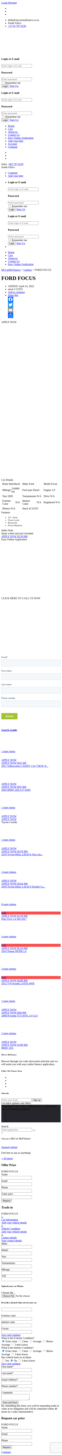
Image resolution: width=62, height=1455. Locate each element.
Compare (13, 146)
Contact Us (14, 134)
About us (13, 132)
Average (37, 1341)
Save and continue (11, 1335)
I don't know (21, 1344)
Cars (10, 129)
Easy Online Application (21, 137)
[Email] (34, 310)
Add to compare (16, 292)
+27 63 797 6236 (17, 26)
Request (7, 1200)
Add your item (15, 140)
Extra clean (11, 1341)
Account (12, 143)
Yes (7, 1360)
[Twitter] (34, 304)
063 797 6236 (16, 164)
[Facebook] (34, 299)
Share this (13, 295)
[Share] (34, 315)
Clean (25, 1341)
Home (11, 126)
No (15, 1360)
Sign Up (14, 86)
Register (12, 2)
